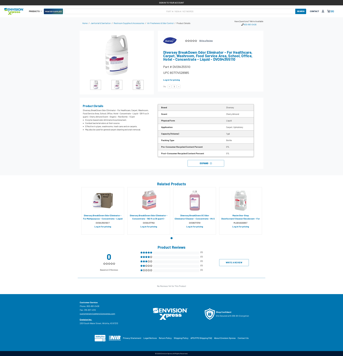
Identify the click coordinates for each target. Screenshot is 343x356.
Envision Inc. (86, 319)
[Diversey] (173, 40)
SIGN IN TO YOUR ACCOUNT (171, 2)
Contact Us (243, 338)
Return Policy (165, 338)
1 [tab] (172, 238)
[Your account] (323, 11)
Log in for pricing (171, 80)
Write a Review (206, 40)
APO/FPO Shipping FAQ (201, 338)
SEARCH (300, 11)
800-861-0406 (250, 24)
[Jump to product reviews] (191, 40)
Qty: (164, 86)
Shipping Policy (181, 338)
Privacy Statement (132, 338)
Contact (314, 11)
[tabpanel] (103, 211)
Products (34, 11)
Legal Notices (150, 338)
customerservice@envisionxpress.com (97, 313)
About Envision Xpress (225, 338)
